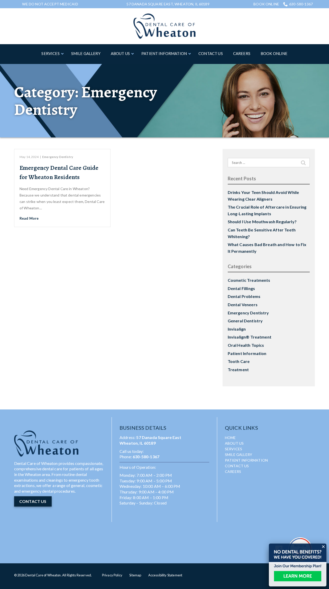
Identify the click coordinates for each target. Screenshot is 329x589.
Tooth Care (239, 361)
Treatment (238, 369)
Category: (85, 100)
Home (230, 437)
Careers (233, 471)
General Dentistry (245, 320)
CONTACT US (33, 501)
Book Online (266, 4)
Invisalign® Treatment (249, 336)
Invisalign (237, 328)
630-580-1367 (301, 4)
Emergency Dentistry (57, 157)
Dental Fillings (241, 288)
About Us (234, 443)
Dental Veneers (243, 304)
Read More (29, 218)
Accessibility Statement (165, 575)
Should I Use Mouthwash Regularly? (262, 221)
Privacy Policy (112, 575)
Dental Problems (244, 296)
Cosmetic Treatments (249, 280)
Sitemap (135, 575)
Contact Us (237, 466)
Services (233, 449)
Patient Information (247, 353)
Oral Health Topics (246, 345)
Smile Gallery (238, 454)
